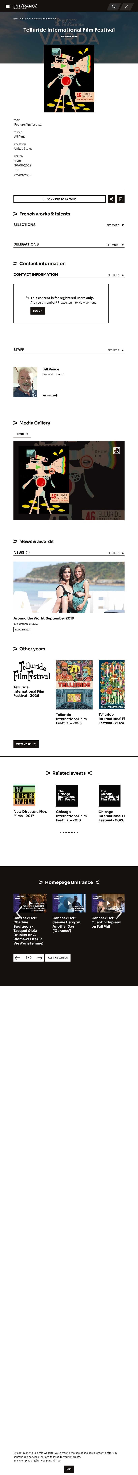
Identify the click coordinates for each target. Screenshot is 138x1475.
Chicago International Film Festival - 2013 (71, 816)
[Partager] (111, 199)
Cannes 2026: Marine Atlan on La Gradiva (107, 922)
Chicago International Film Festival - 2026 (114, 816)
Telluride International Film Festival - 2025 (71, 719)
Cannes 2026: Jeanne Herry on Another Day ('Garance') (27, 924)
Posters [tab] (22, 434)
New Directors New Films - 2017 (30, 814)
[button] (116, 451)
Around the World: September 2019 (43, 618)
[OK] (69, 1469)
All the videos (58, 957)
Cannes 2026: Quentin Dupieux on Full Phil (67, 922)
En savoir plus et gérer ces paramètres (36, 1460)
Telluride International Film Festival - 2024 (114, 719)
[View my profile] (126, 6)
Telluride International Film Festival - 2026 (28, 691)
